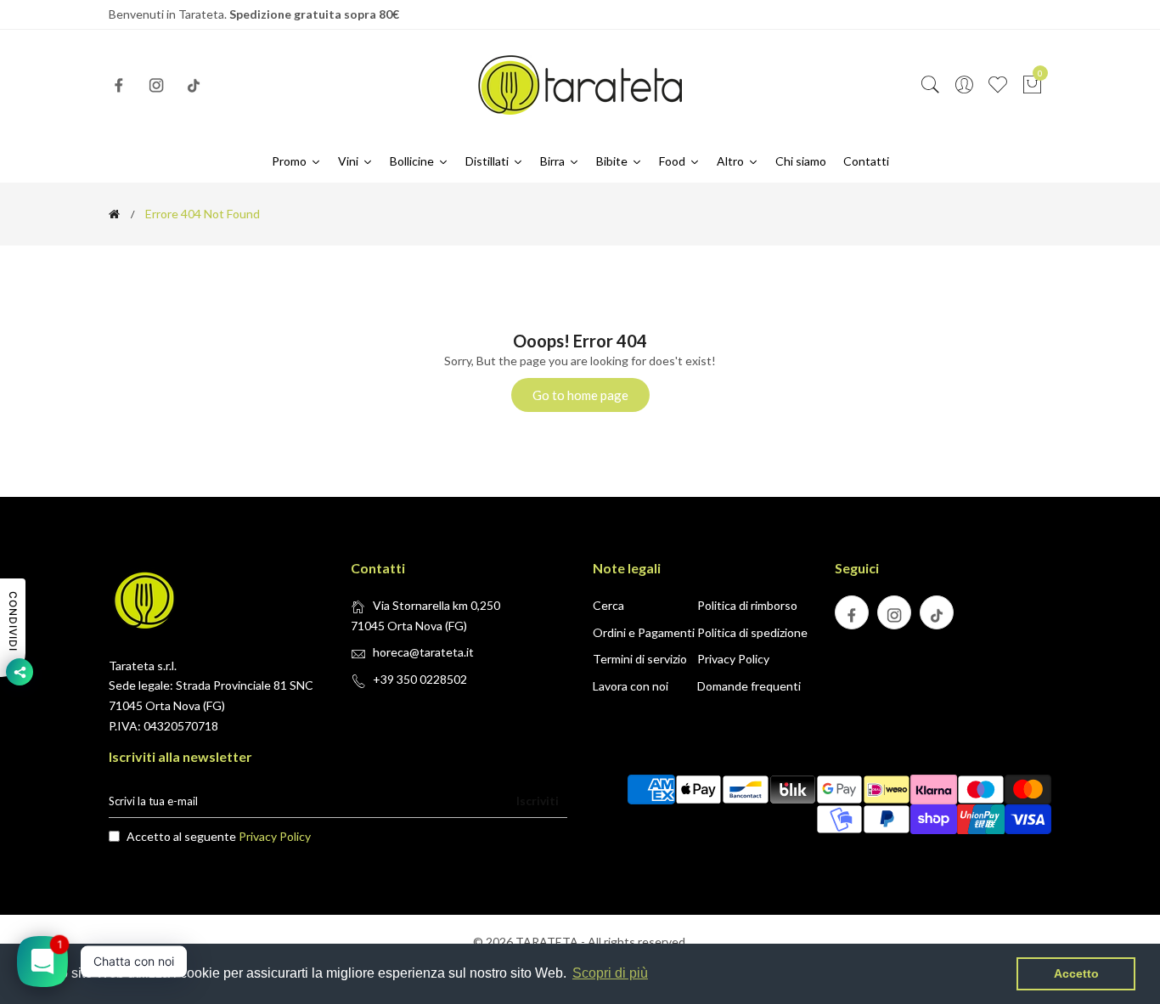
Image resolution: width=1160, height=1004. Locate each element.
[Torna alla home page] (114, 214)
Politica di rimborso (747, 605)
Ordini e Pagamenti (644, 632)
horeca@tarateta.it (423, 652)
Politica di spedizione (752, 632)
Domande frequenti (749, 686)
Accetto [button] (1076, 973)
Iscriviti (537, 800)
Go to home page (580, 395)
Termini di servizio (640, 658)
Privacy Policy (733, 658)
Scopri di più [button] (610, 973)
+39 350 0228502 (420, 679)
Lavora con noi (630, 686)
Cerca (608, 605)
